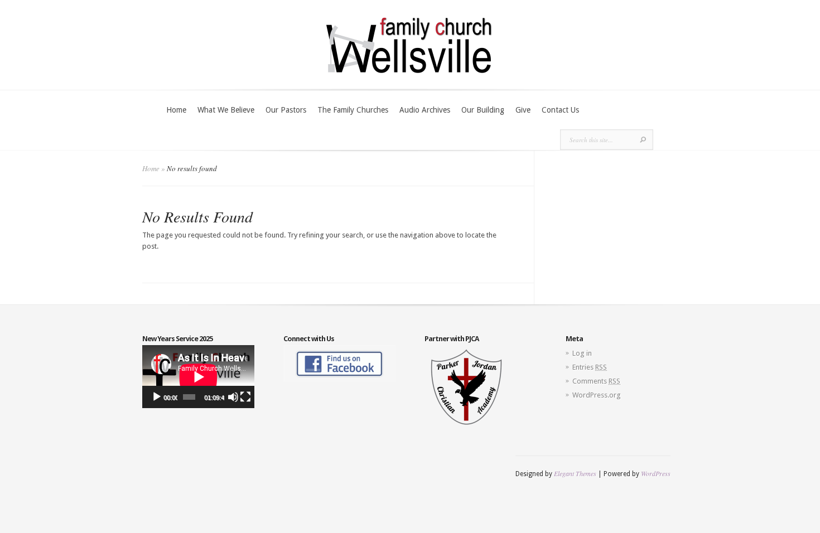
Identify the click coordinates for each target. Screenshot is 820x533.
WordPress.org (596, 395)
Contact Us (560, 109)
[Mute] (233, 397)
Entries (589, 367)
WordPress (656, 473)
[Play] (156, 397)
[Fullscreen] (245, 397)
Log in (582, 353)
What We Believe (225, 109)
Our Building (482, 109)
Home (176, 109)
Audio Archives (424, 109)
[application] (198, 376)
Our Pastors (286, 109)
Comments (596, 381)
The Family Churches (352, 109)
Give (522, 109)
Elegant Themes (575, 473)
